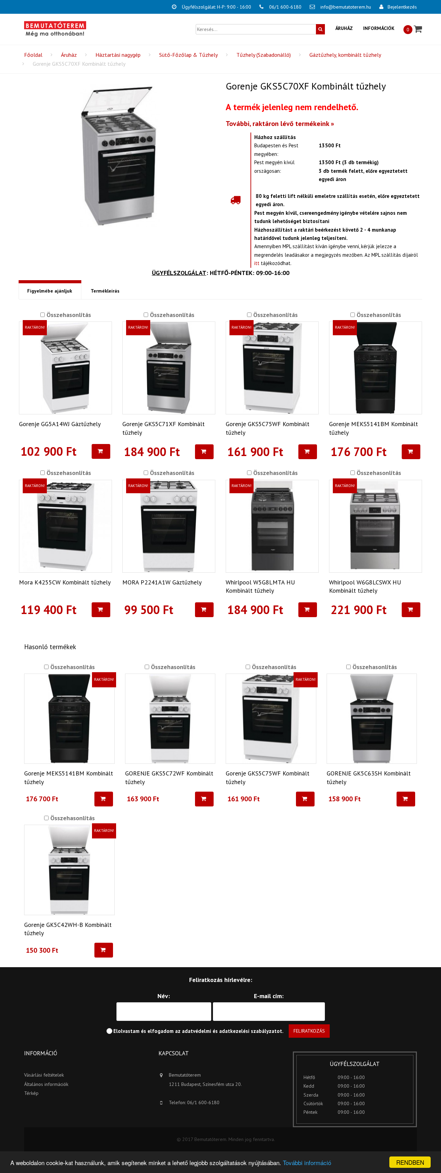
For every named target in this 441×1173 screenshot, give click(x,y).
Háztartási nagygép (118, 54)
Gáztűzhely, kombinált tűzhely (345, 54)
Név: (163, 996)
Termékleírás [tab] (105, 291)
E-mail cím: (269, 996)
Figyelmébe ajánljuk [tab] (49, 291)
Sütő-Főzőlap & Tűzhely (188, 54)
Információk (378, 28)
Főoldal (33, 54)
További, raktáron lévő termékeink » (280, 123)
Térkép (31, 1093)
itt (256, 263)
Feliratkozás (309, 1031)
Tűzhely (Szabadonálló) (263, 54)
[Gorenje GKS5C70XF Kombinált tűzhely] (119, 155)
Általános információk (46, 1084)
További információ (307, 1162)
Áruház (344, 28)
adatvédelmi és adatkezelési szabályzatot (232, 1031)
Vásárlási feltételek (44, 1075)
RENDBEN (410, 1162)
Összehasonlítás (68, 315)
